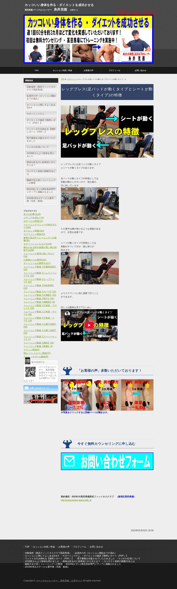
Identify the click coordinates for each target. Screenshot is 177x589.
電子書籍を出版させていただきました (41, 139)
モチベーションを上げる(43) (38, 244)
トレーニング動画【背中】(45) (39, 298)
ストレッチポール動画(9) (36, 356)
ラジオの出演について (38, 147)
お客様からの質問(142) (35, 260)
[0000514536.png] (40, 401)
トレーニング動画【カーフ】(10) (40, 291)
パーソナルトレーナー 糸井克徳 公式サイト (59, 580)
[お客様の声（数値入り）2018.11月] (107, 409)
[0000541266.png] (107, 468)
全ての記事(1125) (32, 214)
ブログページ (72, 79)
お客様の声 (88, 70)
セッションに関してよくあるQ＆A (41, 106)
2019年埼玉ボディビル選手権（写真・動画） (40, 199)
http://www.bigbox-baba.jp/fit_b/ (76, 500)
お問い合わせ (140, 70)
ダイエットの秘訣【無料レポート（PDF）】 (41, 121)
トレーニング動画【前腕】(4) (38, 346)
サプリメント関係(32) (34, 234)
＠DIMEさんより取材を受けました (40, 154)
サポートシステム (35, 114)
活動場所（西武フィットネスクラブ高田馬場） (41, 88)
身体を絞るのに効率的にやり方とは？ (41, 163)
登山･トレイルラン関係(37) (37, 353)
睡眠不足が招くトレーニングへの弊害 (41, 181)
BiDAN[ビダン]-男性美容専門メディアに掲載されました (41, 190)
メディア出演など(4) (34, 218)
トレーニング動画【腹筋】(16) (39, 343)
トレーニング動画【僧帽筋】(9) (39, 302)
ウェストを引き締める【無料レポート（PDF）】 (41, 130)
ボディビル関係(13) (33, 221)
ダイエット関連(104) (34, 231)
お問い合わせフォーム (39, 388)
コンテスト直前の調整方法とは (41, 172)
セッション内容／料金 (62, 70)
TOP (37, 70)
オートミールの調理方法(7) (37, 263)
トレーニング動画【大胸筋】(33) (40, 295)
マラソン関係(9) (31, 350)
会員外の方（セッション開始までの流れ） (41, 97)
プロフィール (114, 70)
